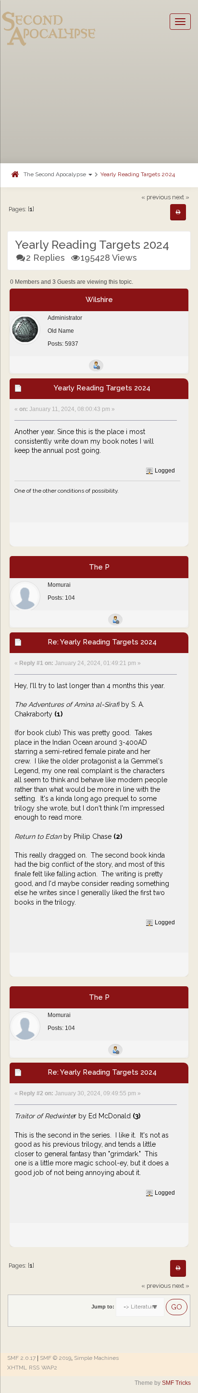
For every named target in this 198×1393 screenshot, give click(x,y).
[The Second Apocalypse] (49, 22)
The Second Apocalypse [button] (55, 174)
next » (180, 197)
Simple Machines (96, 1358)
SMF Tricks (176, 1383)
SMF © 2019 (55, 1358)
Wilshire (99, 299)
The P (99, 567)
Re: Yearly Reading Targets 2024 (102, 642)
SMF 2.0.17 (21, 1358)
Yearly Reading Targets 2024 (137, 174)
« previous (156, 197)
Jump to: (102, 1306)
